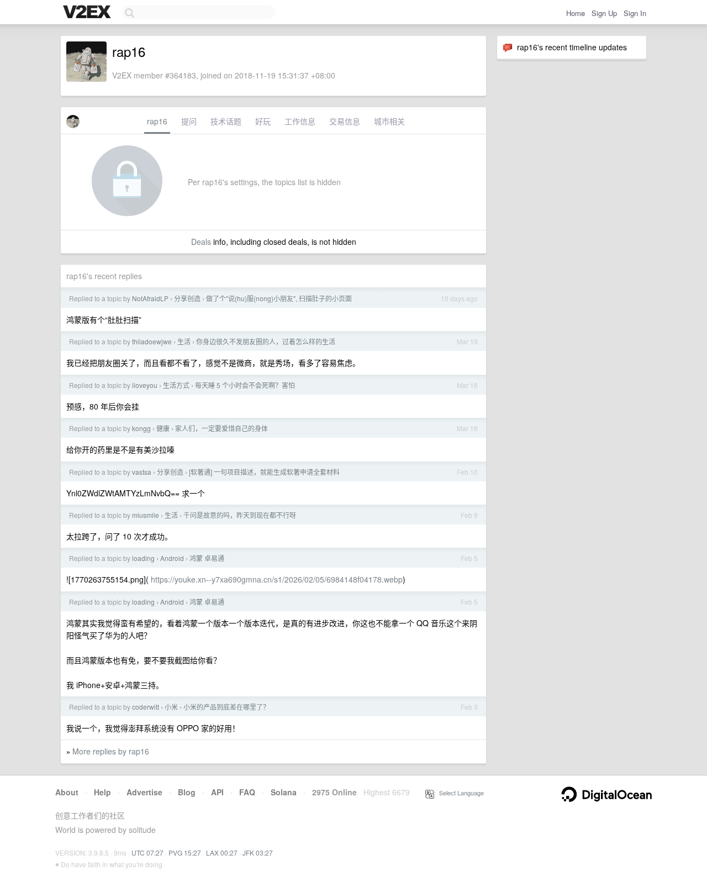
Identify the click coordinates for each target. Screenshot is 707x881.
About (66, 792)
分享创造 (187, 298)
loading (143, 558)
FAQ (247, 792)
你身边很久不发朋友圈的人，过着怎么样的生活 (265, 341)
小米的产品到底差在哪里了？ (226, 706)
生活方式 (176, 385)
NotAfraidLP (150, 298)
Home (575, 13)
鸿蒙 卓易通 (206, 558)
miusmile (145, 515)
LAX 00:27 (222, 852)
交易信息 (344, 121)
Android (172, 558)
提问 (189, 121)
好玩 (263, 121)
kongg (141, 428)
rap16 (157, 121)
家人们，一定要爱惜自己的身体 (221, 428)
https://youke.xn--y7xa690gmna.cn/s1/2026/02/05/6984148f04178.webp (277, 579)
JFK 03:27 (257, 852)
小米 (171, 706)
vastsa (141, 471)
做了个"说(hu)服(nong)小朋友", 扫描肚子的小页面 (279, 298)
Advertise (144, 792)
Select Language (459, 792)
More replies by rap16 (110, 751)
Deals (201, 241)
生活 (184, 341)
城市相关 (389, 121)
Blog (187, 792)
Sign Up (604, 13)
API (217, 792)
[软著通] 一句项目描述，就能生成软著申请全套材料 (264, 471)
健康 (163, 428)
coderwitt (145, 706)
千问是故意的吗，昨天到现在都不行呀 (239, 515)
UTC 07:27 (147, 852)
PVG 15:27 (184, 852)
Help (102, 792)
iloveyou (144, 385)
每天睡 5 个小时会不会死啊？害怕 (245, 385)
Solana (284, 792)
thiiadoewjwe (152, 341)
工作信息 (299, 121)
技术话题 (225, 121)
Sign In (635, 13)
